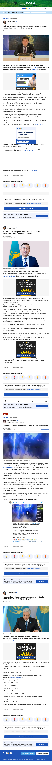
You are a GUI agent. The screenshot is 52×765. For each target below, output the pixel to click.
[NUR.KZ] (26, 9)
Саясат (4, 223)
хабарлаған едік (28, 150)
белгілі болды (33, 170)
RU (45, 8)
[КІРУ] (48, 8)
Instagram (43, 216)
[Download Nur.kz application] (26, 3)
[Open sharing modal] (33, 401)
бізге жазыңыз (19, 175)
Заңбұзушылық (13, 18)
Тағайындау (10, 223)
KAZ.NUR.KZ (34, 67)
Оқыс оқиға (6, 18)
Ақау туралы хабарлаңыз (28, 753)
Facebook (35, 69)
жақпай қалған (39, 124)
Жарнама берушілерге (42, 753)
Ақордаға (13, 640)
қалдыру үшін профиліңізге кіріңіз (34, 203)
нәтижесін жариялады (16, 677)
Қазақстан (10, 589)
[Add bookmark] (46, 401)
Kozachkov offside (8, 467)
